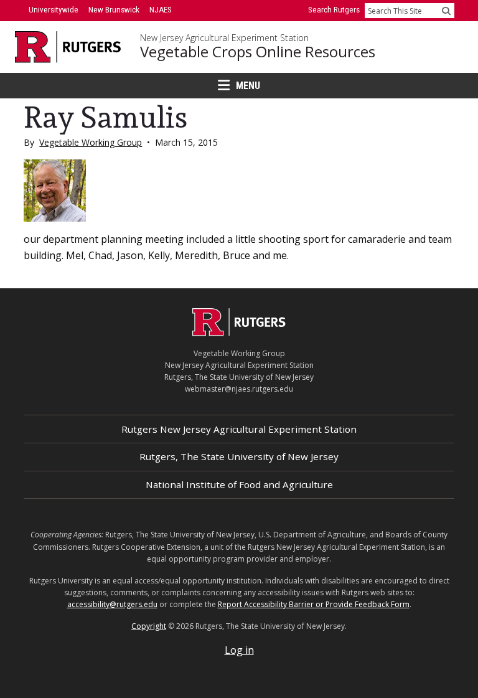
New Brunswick (113, 9)
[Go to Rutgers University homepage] (68, 47)
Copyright (148, 626)
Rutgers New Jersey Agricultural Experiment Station (239, 429)
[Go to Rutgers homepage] (239, 332)
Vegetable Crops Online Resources (257, 51)
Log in (239, 650)
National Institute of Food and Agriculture (239, 484)
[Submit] (446, 11)
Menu (248, 86)
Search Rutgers (334, 9)
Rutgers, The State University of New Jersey (239, 456)
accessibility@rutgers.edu (112, 604)
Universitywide (53, 9)
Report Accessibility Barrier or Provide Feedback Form (314, 604)
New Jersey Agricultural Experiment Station (224, 38)
